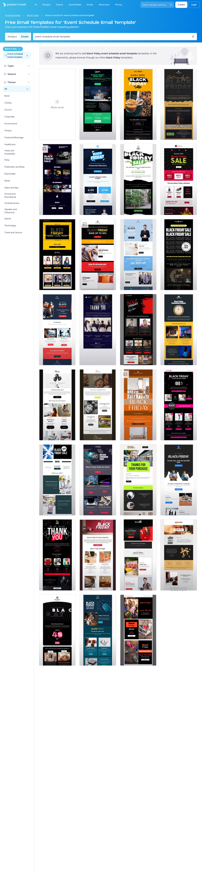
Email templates (13, 15)
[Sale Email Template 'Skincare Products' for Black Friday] (57, 630)
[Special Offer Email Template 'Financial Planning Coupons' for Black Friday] (97, 179)
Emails (24, 36)
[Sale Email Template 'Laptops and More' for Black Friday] (57, 404)
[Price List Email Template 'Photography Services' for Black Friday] (97, 404)
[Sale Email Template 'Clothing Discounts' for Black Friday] (97, 254)
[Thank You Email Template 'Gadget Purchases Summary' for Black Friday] (138, 479)
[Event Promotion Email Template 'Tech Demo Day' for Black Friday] (97, 104)
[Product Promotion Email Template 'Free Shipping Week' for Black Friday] (138, 329)
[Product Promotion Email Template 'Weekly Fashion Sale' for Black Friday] (57, 254)
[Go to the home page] (13, 5)
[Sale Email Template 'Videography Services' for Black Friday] (178, 254)
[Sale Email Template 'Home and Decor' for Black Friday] (138, 404)
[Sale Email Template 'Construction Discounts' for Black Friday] (57, 479)
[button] (28, 66)
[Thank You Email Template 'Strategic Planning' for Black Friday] (97, 329)
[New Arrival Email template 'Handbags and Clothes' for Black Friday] (138, 555)
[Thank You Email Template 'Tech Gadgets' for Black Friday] (97, 630)
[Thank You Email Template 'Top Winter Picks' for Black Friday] (57, 555)
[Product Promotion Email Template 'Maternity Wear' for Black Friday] (178, 404)
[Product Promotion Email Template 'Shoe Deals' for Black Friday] (138, 630)
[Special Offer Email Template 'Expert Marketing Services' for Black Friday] (57, 329)
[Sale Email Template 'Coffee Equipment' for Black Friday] (138, 104)
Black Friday (33, 15)
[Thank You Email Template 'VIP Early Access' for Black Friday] (178, 555)
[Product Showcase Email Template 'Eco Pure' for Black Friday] (97, 479)
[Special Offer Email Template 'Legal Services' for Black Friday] (138, 254)
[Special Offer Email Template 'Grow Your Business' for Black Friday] (178, 479)
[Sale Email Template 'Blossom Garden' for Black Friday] (138, 179)
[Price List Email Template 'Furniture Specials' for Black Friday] (97, 555)
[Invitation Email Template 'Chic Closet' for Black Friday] (178, 104)
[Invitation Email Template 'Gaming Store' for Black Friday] (178, 329)
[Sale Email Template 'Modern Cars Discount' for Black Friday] (57, 179)
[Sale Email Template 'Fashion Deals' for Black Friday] (178, 179)
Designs (12, 36)
